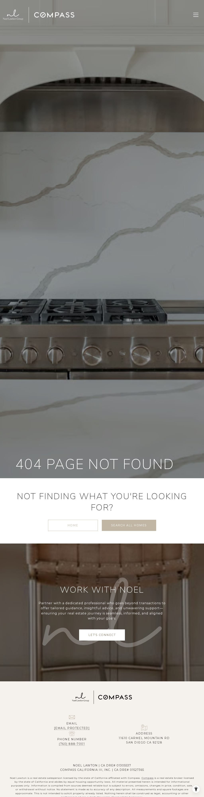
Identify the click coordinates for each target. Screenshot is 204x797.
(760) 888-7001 (72, 744)
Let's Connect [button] (102, 635)
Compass (147, 777)
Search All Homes (129, 525)
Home (73, 525)
